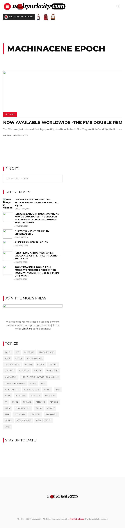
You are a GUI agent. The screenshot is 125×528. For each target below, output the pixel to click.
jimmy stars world (15, 383)
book (7, 358)
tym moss (35, 414)
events (28, 364)
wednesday (51, 414)
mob (43, 383)
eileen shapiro (34, 358)
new (57, 389)
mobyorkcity (12, 389)
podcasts (50, 396)
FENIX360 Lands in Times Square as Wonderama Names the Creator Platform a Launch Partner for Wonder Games (36, 218)
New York (10, 114)
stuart (50, 408)
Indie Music (52, 371)
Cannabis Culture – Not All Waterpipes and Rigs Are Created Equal (36, 202)
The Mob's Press (77, 519)
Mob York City (31, 389)
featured (9, 371)
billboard (29, 352)
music (47, 389)
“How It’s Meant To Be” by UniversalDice (31, 232)
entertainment (12, 364)
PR (6, 402)
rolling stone (23, 408)
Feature (53, 364)
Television (19, 414)
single (39, 408)
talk (7, 414)
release (27, 402)
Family (40, 364)
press (15, 402)
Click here (26, 328)
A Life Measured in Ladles (31, 242)
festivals (24, 371)
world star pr (43, 420)
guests (37, 371)
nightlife (35, 396)
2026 (8, 352)
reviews (54, 402)
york (7, 427)
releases (40, 402)
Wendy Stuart (24, 420)
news (8, 396)
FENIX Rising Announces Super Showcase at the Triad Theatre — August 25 (37, 255)
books (18, 358)
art (17, 352)
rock (8, 408)
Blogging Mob (46, 352)
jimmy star (11, 377)
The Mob (7, 135)
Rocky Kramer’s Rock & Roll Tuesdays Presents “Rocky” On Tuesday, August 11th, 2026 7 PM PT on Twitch (36, 271)
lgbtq (33, 383)
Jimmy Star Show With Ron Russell (40, 377)
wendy (8, 420)
